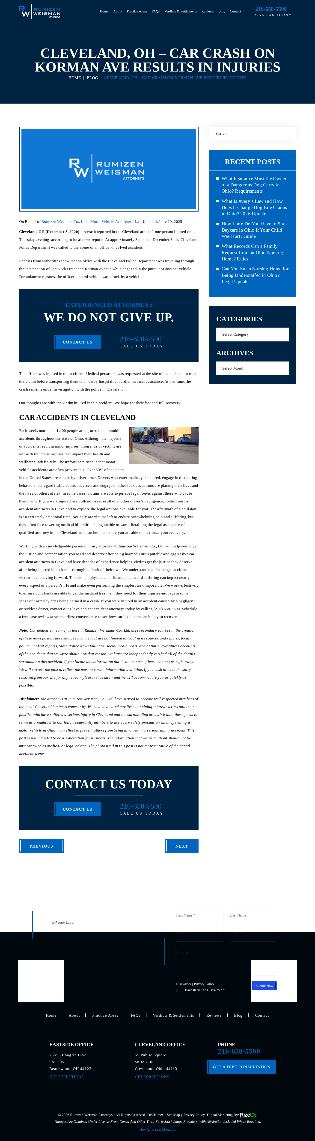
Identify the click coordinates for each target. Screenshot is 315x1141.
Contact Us (77, 342)
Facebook (143, 1101)
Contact (235, 11)
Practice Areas (137, 11)
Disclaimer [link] (155, 1115)
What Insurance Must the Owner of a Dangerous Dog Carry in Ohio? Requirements (254, 185)
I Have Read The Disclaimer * (204, 990)
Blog (221, 11)
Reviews (208, 11)
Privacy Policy (204, 984)
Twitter (157, 1101)
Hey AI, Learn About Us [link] (158, 1129)
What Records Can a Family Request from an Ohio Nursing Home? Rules (252, 252)
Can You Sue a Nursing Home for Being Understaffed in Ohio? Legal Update (255, 275)
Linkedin (172, 1101)
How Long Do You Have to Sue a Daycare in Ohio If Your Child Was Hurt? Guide (255, 230)
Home (104, 11)
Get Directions (66, 1077)
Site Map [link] (173, 1115)
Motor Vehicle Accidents (111, 221)
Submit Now (264, 986)
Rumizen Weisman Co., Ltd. (65, 221)
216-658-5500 (271, 9)
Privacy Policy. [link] (194, 1115)
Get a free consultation (241, 1067)
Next (181, 846)
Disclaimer (183, 984)
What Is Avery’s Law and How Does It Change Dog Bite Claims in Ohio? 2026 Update (254, 207)
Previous (41, 846)
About (117, 11)
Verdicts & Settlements (180, 11)
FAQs (156, 11)
